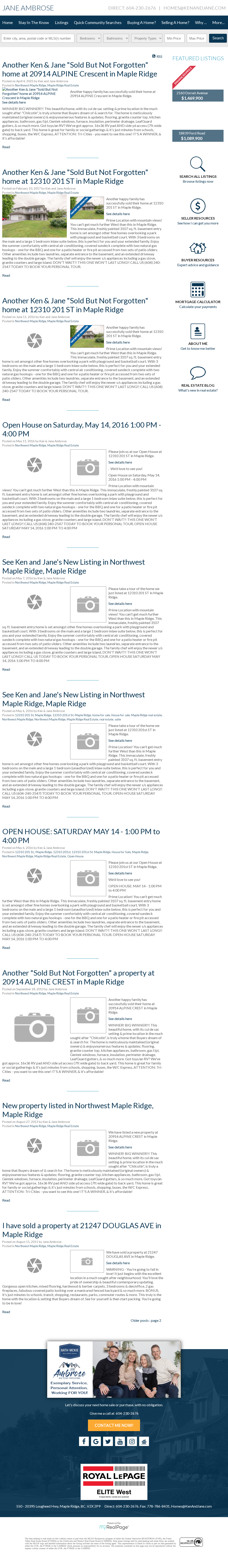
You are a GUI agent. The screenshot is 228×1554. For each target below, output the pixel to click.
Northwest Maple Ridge (17, 719)
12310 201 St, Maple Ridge (33, 715)
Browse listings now (198, 181)
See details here (14, 102)
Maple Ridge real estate (146, 715)
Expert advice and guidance (198, 265)
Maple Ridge (140, 852)
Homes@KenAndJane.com (194, 7)
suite (118, 719)
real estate (106, 719)
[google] (96, 1441)
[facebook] (84, 1441)
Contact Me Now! (114, 1425)
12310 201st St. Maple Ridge (72, 715)
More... (218, 22)
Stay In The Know (33, 22)
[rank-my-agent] (144, 1441)
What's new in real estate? (198, 390)
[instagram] (132, 1441)
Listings (61, 22)
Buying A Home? (141, 22)
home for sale (101, 715)
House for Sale (121, 852)
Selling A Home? (175, 22)
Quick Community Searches (98, 22)
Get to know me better (198, 348)
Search (218, 38)
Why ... (201, 22)
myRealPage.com (114, 1527)
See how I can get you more (197, 223)
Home (7, 22)
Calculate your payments (198, 306)
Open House (75, 856)
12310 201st (62, 852)
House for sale (120, 715)
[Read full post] (34, 93)
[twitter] (108, 1441)
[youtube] (120, 1441)
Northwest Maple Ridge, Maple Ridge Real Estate (47, 85)
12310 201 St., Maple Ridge (33, 852)
